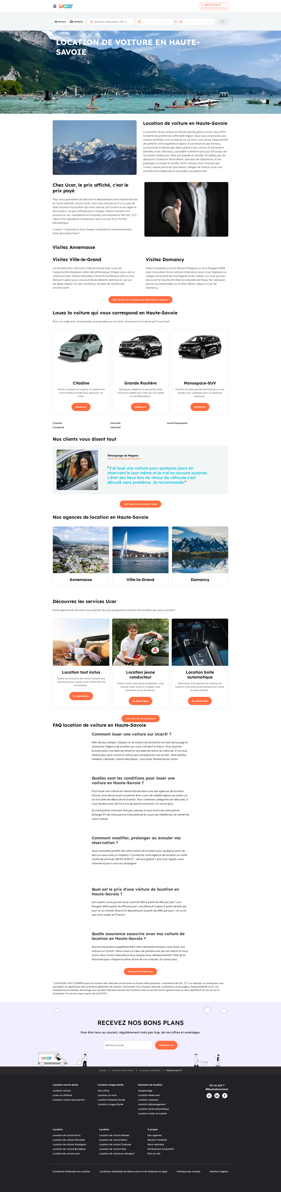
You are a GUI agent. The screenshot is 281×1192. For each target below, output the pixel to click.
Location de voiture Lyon (66, 1153)
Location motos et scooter (152, 1113)
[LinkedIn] (217, 1095)
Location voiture (62, 1090)
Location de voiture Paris (66, 1135)
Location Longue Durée (110, 1104)
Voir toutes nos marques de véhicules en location (140, 299)
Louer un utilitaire (62, 1095)
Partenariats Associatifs (160, 1149)
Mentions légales (219, 1171)
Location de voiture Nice (112, 1149)
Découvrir (81, 406)
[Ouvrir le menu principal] (54, 6)
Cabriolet (115, 427)
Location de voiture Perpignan (69, 1144)
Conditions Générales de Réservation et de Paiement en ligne (133, 1171)
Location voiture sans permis (69, 1099)
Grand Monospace (177, 423)
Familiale (115, 423)
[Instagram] (209, 1095)
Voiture (62, 21)
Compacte (58, 427)
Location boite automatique (153, 1108)
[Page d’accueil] (66, 6)
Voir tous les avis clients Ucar (140, 504)
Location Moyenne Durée (111, 1099)
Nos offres (103, 1090)
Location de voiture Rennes (114, 1135)
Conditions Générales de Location (71, 1171)
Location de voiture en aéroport (116, 1153)
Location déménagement (152, 1104)
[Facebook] (224, 1095)
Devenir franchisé (157, 1139)
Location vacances (148, 1099)
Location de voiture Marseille (69, 1139)
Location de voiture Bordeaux (69, 1149)
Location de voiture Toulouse (115, 1144)
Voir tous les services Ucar (141, 718)
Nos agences (154, 1135)
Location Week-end (149, 1095)
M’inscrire (164, 1045)
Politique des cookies (188, 1171)
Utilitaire (78, 21)
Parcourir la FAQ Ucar (140, 971)
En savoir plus (81, 696)
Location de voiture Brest (113, 1139)
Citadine (57, 423)
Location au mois (107, 1095)
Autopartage (145, 1090)
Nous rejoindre (155, 1144)
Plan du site (153, 1153)
